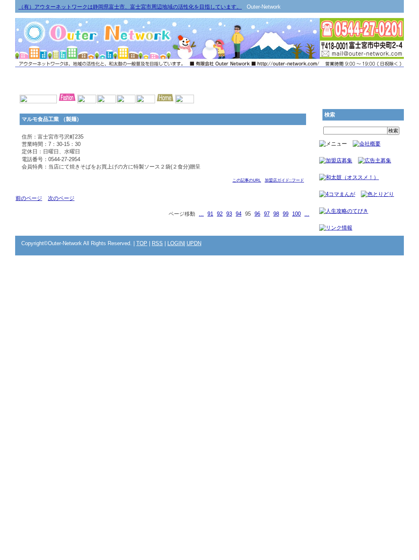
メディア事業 (54, 79)
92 (220, 214)
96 (257, 214)
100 (296, 214)
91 (210, 214)
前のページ (29, 198)
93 (229, 214)
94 (238, 214)
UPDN (194, 243)
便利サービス (287, 79)
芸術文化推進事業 (132, 79)
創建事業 (209, 79)
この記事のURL (246, 180)
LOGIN (175, 243)
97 (267, 214)
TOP (141, 243)
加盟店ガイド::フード (284, 180)
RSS (157, 243)
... (201, 214)
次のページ (61, 198)
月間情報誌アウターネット (365, 79)
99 (285, 214)
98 (276, 214)
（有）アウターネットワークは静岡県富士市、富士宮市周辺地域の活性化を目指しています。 (130, 7)
